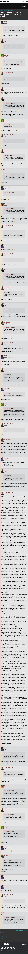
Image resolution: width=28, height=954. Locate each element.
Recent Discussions (6, 938)
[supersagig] (2, 323)
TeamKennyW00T (7, 27)
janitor (6, 269)
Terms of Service (22, 950)
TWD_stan (7, 21)
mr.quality (7, 55)
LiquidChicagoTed (8, 203)
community (24, 944)
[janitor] (2, 270)
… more (17, 31)
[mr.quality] (2, 55)
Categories (24, 6)
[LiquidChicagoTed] (2, 204)
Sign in (1, 932)
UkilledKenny (8, 98)
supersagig (7, 322)
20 (25, 19)
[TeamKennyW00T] (2, 41)
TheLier (8, 169)
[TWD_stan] (2, 22)
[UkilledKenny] (2, 99)
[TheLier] (3, 169)
